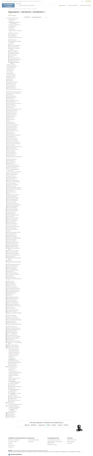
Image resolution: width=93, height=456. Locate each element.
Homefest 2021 (12, 152)
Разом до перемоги (13, 287)
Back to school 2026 (13, 345)
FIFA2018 (10, 80)
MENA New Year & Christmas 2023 (14, 258)
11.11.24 (10, 295)
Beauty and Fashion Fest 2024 (14, 279)
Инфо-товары (11, 412)
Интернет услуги (12, 366)
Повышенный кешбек (73, 5)
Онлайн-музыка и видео (16, 372)
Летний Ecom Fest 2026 (14, 341)
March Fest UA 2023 (13, 210)
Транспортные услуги (15, 378)
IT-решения (13, 368)
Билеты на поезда (14, 353)
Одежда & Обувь (14, 52)
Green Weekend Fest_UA (14, 288)
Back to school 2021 (13, 164)
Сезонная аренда (14, 350)
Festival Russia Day (13, 66)
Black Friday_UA (12, 321)
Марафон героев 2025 (13, 310)
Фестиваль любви (12, 331)
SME (9, 230)
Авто (11, 376)
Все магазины (62, 5)
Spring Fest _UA (12, 186)
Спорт (12, 56)
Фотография (13, 379)
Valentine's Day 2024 (13, 265)
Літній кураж (11, 282)
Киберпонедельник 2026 (14, 329)
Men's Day (11, 107)
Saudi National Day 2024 (14, 290)
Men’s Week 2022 (13, 174)
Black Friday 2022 (12, 196)
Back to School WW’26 (13, 346)
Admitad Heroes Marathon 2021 (15, 157)
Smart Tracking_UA (13, 326)
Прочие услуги (14, 395)
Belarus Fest (11, 281)
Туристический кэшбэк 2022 (15, 189)
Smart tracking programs (14, 328)
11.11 (9, 120)
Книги (12, 43)
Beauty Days (11, 69)
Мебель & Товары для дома (15, 49)
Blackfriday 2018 (12, 97)
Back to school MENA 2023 (14, 238)
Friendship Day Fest (13, 139)
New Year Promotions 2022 (14, 171)
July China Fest (12, 67)
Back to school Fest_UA (14, 318)
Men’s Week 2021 (12, 153)
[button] (88, 1)
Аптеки (12, 20)
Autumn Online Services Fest (15, 146)
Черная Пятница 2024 (14, 291)
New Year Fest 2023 (13, 203)
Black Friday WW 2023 (13, 250)
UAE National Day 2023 (13, 253)
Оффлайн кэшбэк (23, 1)
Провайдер (13, 391)
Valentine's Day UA (12, 267)
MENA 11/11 (11, 294)
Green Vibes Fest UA (13, 335)
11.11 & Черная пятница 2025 (15, 319)
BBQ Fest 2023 (12, 222)
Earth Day (11, 79)
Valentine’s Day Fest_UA (14, 304)
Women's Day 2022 (13, 177)
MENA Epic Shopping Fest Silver (14, 249)
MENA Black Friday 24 (13, 298)
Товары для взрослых (15, 24)
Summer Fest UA (12, 225)
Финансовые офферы (13, 405)
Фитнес (12, 369)
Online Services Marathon (14, 142)
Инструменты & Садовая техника (15, 42)
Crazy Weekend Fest (13, 130)
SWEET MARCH (12, 417)
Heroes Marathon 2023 (13, 215)
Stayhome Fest (12, 123)
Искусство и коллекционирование (15, 382)
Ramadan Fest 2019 (13, 110)
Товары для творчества (16, 59)
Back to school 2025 (13, 317)
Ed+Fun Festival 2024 (13, 302)
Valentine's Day (12, 77)
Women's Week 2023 (13, 206)
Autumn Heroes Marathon (14, 143)
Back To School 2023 (13, 229)
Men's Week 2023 (12, 207)
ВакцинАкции (11, 133)
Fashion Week (11, 119)
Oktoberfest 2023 (12, 239)
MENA (10, 260)
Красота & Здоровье (15, 45)
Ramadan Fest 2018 (13, 82)
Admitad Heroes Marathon (14, 93)
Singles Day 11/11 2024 (13, 297)
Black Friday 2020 (12, 148)
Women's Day (12, 155)
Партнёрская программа (53, 439)
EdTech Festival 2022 (13, 199)
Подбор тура (13, 365)
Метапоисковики (14, 355)
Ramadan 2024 (12, 213)
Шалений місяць (12, 292)
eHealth (12, 27)
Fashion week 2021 (12, 167)
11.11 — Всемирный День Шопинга (13, 170)
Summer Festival (12, 126)
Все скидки (31, 441)
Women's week (12, 308)
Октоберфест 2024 (13, 273)
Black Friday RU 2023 (13, 246)
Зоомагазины (13, 39)
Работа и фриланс (14, 375)
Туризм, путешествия (13, 347)
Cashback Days (12, 162)
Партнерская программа (85, 5)
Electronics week (12, 83)
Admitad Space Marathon (14, 166)
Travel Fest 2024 (12, 284)
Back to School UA (12, 114)
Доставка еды (13, 371)
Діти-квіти (11, 275)
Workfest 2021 (11, 160)
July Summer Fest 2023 (14, 226)
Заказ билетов (14, 363)
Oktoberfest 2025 (12, 241)
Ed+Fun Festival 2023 (13, 252)
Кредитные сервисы (15, 407)
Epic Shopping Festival (13, 245)
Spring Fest (11, 271)
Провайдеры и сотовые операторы (15, 394)
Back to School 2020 (13, 140)
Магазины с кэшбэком (12, 1)
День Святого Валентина (14, 305)
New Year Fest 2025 (13, 301)
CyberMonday (11, 101)
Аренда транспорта (15, 349)
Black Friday (11, 73)
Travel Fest (11, 99)
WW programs (12, 256)
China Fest (11, 94)
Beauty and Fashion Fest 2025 (14, 313)
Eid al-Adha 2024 (12, 277)
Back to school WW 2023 (14, 181)
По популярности (36, 17)
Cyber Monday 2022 (13, 173)
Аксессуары (13, 34)
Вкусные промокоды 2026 (14, 336)
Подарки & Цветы (15, 53)
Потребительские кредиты (14, 409)
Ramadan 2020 (12, 136)
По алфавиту (18, 3)
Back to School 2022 (13, 184)
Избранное (11, 447)
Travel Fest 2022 (12, 183)
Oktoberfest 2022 (12, 192)
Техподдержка (71, 441)
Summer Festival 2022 (13, 180)
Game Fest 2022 (12, 202)
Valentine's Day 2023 (13, 209)
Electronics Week (12, 113)
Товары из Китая (14, 60)
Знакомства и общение (16, 386)
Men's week (11, 132)
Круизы (12, 356)
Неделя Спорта (12, 74)
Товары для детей (15, 58)
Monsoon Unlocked (13, 137)
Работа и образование (16, 397)
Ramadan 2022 (12, 179)
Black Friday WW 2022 (13, 194)
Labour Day (11, 163)
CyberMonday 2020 (13, 127)
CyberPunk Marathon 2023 (14, 232)
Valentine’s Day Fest (13, 332)
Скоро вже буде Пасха (14, 242)
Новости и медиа (14, 383)
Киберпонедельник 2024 (14, 264)
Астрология (13, 385)
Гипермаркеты (14, 36)
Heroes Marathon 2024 (13, 274)
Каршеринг (34, 8)
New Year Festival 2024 (14, 255)
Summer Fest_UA (12, 311)
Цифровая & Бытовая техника (14, 63)
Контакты (69, 443)
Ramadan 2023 (12, 212)
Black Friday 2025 (12, 322)
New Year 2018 (12, 76)
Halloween (11, 70)
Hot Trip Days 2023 (13, 220)
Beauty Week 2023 (13, 236)
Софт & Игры (13, 55)
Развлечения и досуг (15, 400)
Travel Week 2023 (12, 233)
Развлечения (13, 398)
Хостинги (12, 401)
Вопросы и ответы (71, 439)
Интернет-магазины (13, 18)
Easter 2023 (11, 216)
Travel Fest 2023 (12, 228)
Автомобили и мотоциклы (16, 31)
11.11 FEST (10, 72)
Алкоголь (12, 29)
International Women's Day (15, 103)
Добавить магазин (52, 444)
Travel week (11, 190)
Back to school (12, 64)
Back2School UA (12, 235)
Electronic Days (12, 96)
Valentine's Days (12, 106)
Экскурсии (13, 358)
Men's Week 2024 (12, 268)
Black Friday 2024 (12, 300)
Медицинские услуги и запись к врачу (15, 390)
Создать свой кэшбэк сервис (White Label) (54, 442)
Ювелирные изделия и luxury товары (15, 23)
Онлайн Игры (11, 403)
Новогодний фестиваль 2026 (14, 325)
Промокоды (36, 1)
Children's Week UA (13, 219)
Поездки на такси (14, 360)
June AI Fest (11, 339)
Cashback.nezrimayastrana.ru (14, 8)
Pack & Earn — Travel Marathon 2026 (15, 343)
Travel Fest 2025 (12, 315)
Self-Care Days (12, 104)
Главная (4, 1)
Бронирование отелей (15, 362)
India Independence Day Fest (14, 90)
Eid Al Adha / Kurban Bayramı (15, 91)
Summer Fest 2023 (13, 223)
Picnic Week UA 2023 (13, 217)
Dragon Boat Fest (12, 112)
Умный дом (13, 26)
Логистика (13, 388)
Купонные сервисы (15, 46)
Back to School (12, 116)
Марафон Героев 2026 (13, 338)
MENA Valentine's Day (13, 197)
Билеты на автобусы (15, 352)
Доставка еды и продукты (16, 38)
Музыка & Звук (14, 50)
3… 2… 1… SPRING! (12, 333)
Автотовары (13, 19)
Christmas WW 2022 (13, 200)
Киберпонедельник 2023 (14, 205)
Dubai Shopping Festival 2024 (14, 262)
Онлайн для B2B (14, 373)
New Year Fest (12, 414)
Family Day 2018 (12, 85)
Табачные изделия (14, 33)
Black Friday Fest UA (13, 243)
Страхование (13, 411)
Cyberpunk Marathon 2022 (14, 187)
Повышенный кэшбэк (33, 439)
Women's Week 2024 (13, 270)
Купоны (30, 1)
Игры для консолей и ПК (16, 404)
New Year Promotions (13, 100)
